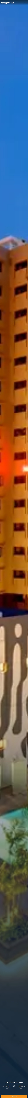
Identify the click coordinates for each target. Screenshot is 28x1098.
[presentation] (4, 1086)
